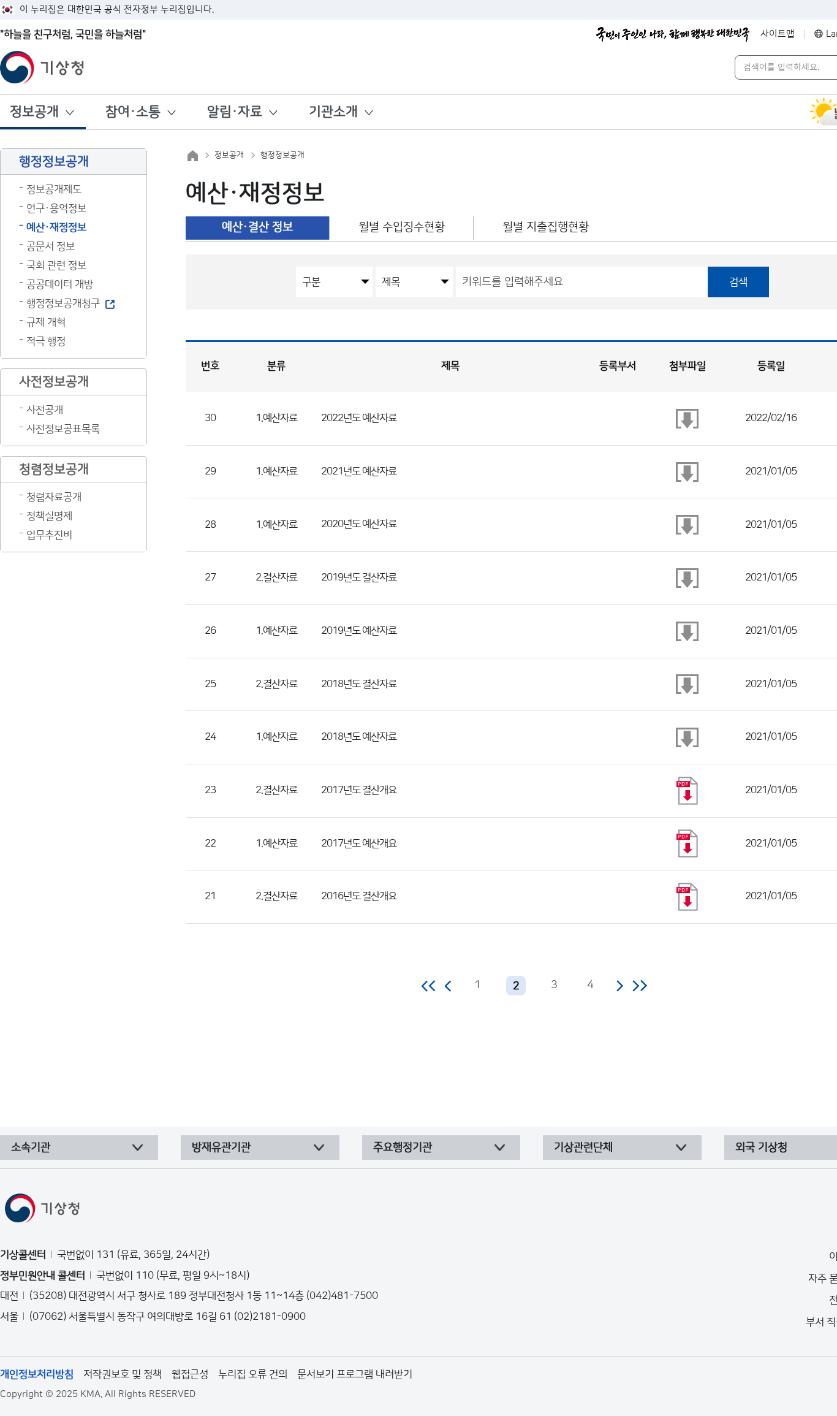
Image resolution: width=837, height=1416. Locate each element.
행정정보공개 (282, 155)
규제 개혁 (46, 322)
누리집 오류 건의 (252, 1374)
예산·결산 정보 (257, 227)
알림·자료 (234, 112)
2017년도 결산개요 (358, 790)
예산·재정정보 (56, 227)
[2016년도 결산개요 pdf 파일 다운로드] (687, 896)
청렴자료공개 (53, 497)
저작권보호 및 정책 (122, 1374)
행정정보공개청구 (63, 303)
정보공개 (34, 112)
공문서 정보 (50, 246)
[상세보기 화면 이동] (687, 418)
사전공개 (44, 410)
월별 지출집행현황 (545, 227)
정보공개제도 (53, 189)
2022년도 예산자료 (358, 418)
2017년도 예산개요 (358, 843)
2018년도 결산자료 (358, 684)
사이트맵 (777, 34)
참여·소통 (133, 112)
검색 (738, 281)
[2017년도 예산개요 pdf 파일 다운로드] (687, 843)
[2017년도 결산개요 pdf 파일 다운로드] (687, 790)
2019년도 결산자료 (358, 577)
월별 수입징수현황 (401, 227)
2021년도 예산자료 (358, 471)
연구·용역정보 (56, 208)
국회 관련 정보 (56, 265)
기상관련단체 (583, 1147)
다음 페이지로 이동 (619, 985)
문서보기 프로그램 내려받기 (354, 1374)
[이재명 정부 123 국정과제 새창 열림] (672, 34)
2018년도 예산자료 (358, 736)
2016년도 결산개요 (358, 896)
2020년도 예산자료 (358, 524)
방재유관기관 (221, 1147)
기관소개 (333, 112)
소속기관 (30, 1147)
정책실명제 (49, 516)
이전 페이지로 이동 (448, 985)
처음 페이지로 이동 (429, 985)
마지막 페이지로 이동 (639, 985)
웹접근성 (190, 1374)
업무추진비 (49, 535)
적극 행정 (46, 341)
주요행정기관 (402, 1147)
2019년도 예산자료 (358, 630)
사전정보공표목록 (63, 429)
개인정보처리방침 (37, 1374)
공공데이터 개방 (59, 284)
